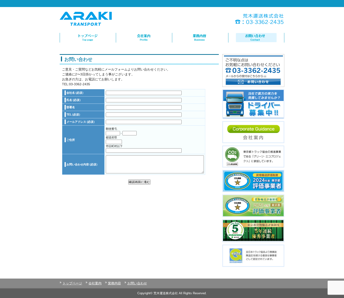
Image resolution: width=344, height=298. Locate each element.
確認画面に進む (139, 182)
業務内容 (114, 283)
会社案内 (95, 283)
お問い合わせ (137, 283)
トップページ (72, 283)
